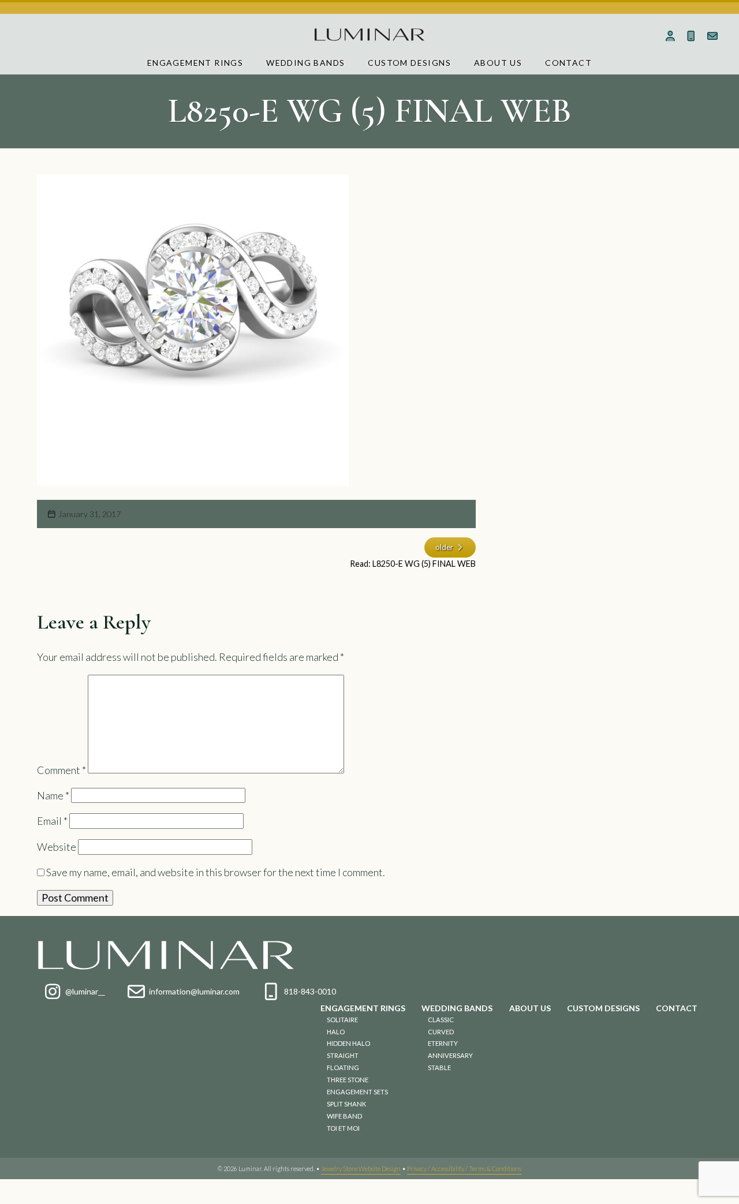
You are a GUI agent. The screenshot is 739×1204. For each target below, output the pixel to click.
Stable (439, 1067)
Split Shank (346, 1104)
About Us (498, 63)
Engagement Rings (195, 63)
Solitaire (342, 1019)
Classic (441, 1019)
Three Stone (347, 1079)
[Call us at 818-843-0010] (691, 36)
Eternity (443, 1043)
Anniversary (450, 1055)
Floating (343, 1067)
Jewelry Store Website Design (361, 1168)
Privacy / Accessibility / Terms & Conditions (464, 1168)
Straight (343, 1055)
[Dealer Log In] (670, 36)
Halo (336, 1031)
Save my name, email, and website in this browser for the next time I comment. (215, 872)
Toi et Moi (343, 1128)
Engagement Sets (357, 1091)
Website (56, 846)
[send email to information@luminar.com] (712, 36)
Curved (441, 1031)
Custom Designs (409, 63)
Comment (61, 769)
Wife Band (344, 1116)
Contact (568, 63)
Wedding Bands (305, 63)
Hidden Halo (348, 1043)
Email (52, 820)
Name (53, 795)
